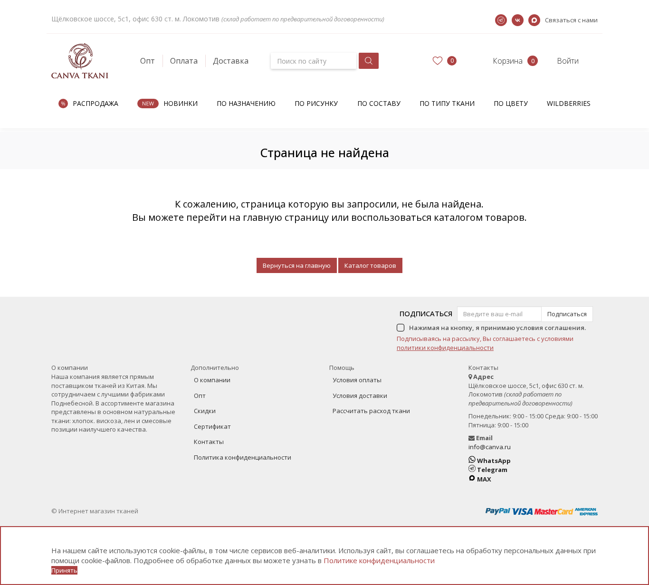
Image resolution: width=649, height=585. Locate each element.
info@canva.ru (489, 447)
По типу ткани (447, 103)
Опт (147, 61)
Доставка (230, 61)
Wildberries (569, 103)
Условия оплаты (357, 380)
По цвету (511, 103)
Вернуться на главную (297, 265)
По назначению (246, 103)
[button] (499, 61)
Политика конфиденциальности (242, 457)
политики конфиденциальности (445, 347)
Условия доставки (360, 395)
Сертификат (212, 426)
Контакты (209, 441)
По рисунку (316, 103)
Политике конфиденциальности (379, 560)
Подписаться (426, 313)
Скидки (205, 410)
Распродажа (95, 103)
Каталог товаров (370, 265)
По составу (379, 103)
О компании (212, 380)
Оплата (184, 61)
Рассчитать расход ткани (371, 410)
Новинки (180, 103)
